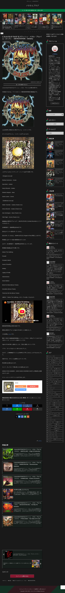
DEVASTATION (6, 397)
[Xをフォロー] (16, 416)
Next (64, 21)
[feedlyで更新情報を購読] (25, 416)
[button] (37, 409)
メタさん (54, 54)
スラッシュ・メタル (36, 397)
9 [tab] (40, 31)
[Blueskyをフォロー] (19, 416)
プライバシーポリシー (28, 589)
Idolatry (16, 382)
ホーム (21, 589)
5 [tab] (32, 31)
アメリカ (29, 397)
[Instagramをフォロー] (22, 416)
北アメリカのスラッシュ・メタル (16, 397)
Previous (1, 21)
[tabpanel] (8, 21)
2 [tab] (26, 31)
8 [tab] (38, 31)
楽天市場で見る (32, 386)
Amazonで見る (20, 386)
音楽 (25, 397)
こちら (9, 334)
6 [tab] (34, 31)
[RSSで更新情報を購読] (28, 416)
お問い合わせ (42, 589)
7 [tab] (36, 31)
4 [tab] (30, 31)
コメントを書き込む (22, 576)
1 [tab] (25, 31)
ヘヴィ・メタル (6, 399)
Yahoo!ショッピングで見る (20, 389)
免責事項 (36, 589)
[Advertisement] (22, 429)
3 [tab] (28, 31)
